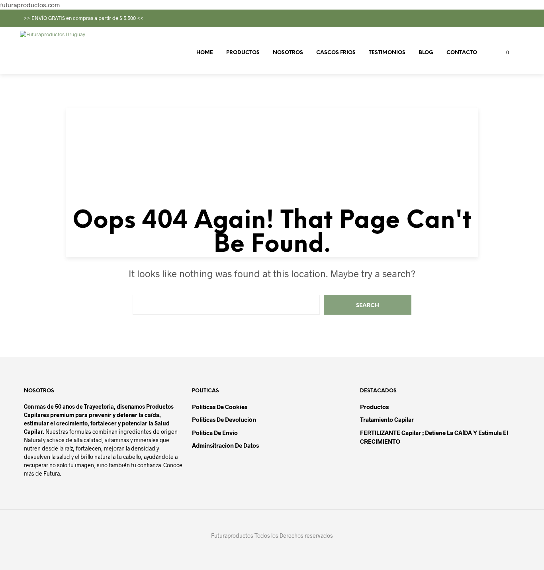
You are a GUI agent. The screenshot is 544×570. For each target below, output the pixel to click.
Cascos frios (336, 52)
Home (204, 52)
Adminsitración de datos (225, 445)
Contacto (461, 52)
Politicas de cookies (219, 406)
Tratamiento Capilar (387, 419)
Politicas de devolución (224, 419)
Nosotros (288, 52)
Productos (243, 52)
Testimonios (387, 52)
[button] (503, 53)
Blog (426, 52)
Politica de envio (215, 432)
